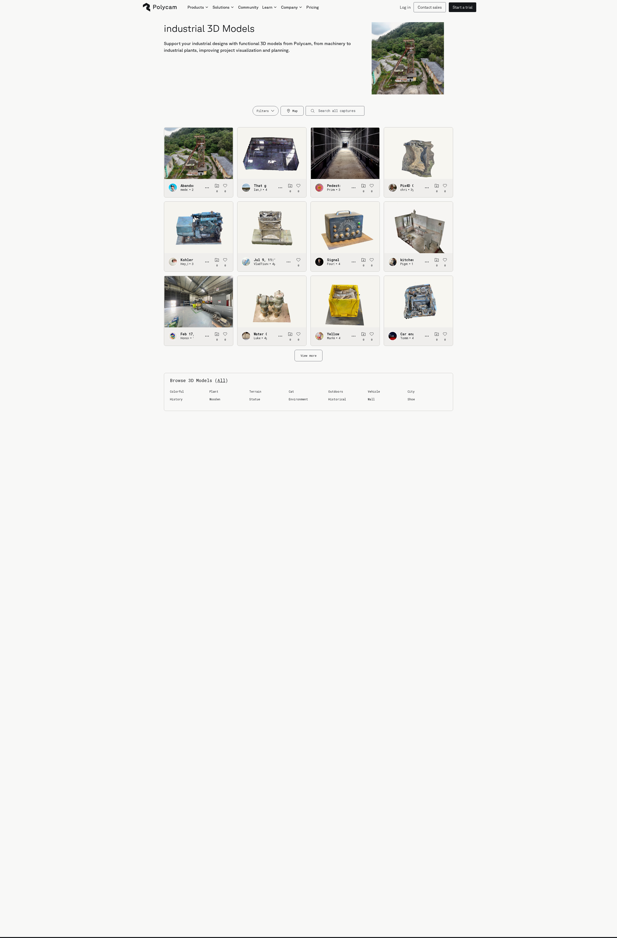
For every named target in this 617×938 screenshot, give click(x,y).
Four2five (331, 264)
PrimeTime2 (331, 190)
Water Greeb (260, 334)
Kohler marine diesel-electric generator (187, 260)
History (176, 399)
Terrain (255, 391)
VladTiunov (261, 264)
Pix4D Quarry (406, 186)
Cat (291, 391)
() (221, 380)
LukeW (257, 338)
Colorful (177, 391)
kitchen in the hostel (406, 260)
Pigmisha (404, 264)
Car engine (406, 334)
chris (403, 190)
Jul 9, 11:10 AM (264, 260)
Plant (213, 391)
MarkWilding (331, 338)
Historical (337, 399)
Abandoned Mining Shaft (187, 186)
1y (413, 264)
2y (193, 190)
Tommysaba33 (404, 338)
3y (339, 190)
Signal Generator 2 (333, 260)
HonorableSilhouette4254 (185, 338)
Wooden (214, 399)
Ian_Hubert (258, 190)
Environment (298, 399)
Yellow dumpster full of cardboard (333, 334)
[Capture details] (207, 187)
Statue (254, 399)
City (411, 391)
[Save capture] (217, 186)
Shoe (411, 399)
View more (308, 355)
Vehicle (374, 391)
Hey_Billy (184, 264)
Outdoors (335, 391)
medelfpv (184, 190)
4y (266, 190)
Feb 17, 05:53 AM (187, 334)
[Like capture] (225, 186)
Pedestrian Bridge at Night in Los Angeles (333, 186)
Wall (371, 399)
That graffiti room (260, 186)
